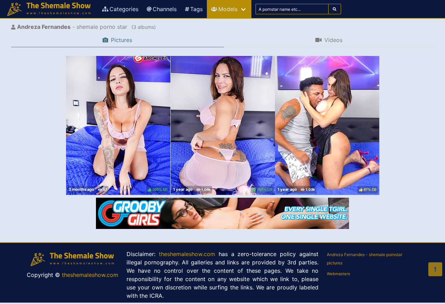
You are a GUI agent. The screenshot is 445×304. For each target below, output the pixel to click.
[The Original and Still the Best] (222, 226)
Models (227, 9)
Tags (196, 9)
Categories (124, 9)
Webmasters (338, 273)
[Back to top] (435, 269)
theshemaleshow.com (90, 274)
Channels (165, 9)
